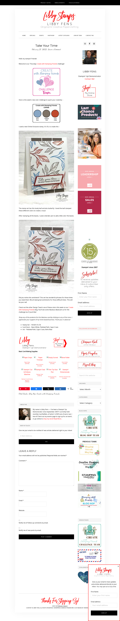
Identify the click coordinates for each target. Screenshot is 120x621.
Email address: (83, 302)
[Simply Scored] (52, 357)
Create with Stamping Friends (47, 64)
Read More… (58, 419)
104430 (64, 378)
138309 (52, 378)
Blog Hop (32, 394)
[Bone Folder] (65, 357)
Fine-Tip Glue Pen (52, 376)
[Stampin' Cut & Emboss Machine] (27, 370)
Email (21, 500)
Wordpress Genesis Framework (64, 608)
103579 (27, 363)
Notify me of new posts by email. (30, 530)
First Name (82, 293)
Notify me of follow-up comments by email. (33, 523)
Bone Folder (65, 362)
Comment (23, 461)
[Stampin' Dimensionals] (64, 370)
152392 (39, 366)
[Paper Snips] (27, 357)
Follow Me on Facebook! (88, 328)
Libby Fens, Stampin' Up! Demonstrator (60, 20)
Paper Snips (27, 362)
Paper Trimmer (39, 364)
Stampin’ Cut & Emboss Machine (27, 379)
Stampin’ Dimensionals (64, 376)
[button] (98, 34)
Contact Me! (89, 79)
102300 (64, 363)
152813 (39, 375)
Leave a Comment (54, 49)
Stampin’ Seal (39, 374)
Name (21, 491)
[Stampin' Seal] (39, 370)
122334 (52, 363)
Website (21, 510)
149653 (27, 381)
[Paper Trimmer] (39, 357)
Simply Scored (52, 362)
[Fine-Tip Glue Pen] (52, 370)
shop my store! (48, 419)
